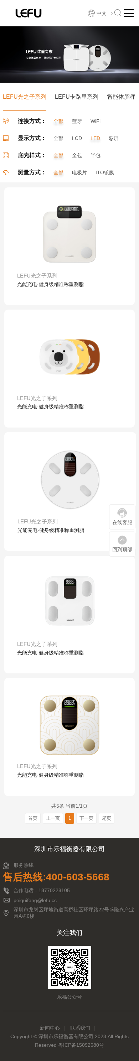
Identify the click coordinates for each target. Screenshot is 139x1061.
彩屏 (114, 138)
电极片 (79, 172)
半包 (96, 155)
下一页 (86, 818)
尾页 (106, 818)
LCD (77, 138)
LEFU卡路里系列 (76, 97)
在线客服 (122, 522)
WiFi (96, 121)
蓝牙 (77, 121)
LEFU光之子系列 (24, 97)
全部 (58, 121)
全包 (77, 155)
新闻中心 (50, 1028)
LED (95, 138)
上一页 (53, 818)
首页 (32, 818)
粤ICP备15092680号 (81, 1045)
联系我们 (80, 1028)
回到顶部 (122, 549)
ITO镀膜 (105, 172)
